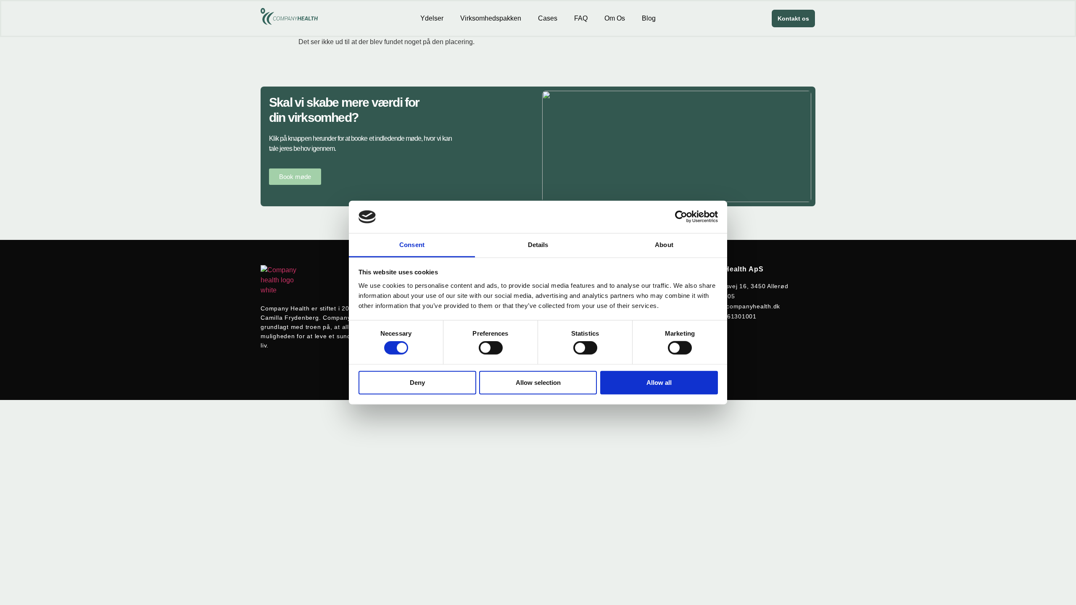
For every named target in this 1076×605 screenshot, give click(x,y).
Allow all (659, 382)
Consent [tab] (412, 244)
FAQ (581, 18)
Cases (547, 18)
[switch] (491, 348)
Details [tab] (538, 244)
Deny (417, 382)
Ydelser (431, 18)
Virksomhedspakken (490, 18)
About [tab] (664, 244)
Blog (649, 18)
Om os (614, 18)
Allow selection (538, 382)
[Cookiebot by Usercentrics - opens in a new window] (681, 216)
